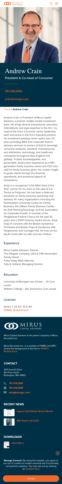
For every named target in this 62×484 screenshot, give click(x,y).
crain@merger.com (17, 99)
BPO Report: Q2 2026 (28, 420)
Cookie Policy (33, 469)
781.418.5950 (13, 91)
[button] (57, 453)
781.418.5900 (16, 383)
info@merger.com (19, 392)
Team (7, 109)
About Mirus (17, 443)
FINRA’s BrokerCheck (16, 310)
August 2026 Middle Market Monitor (35, 411)
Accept (31, 478)
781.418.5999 (16, 387)
